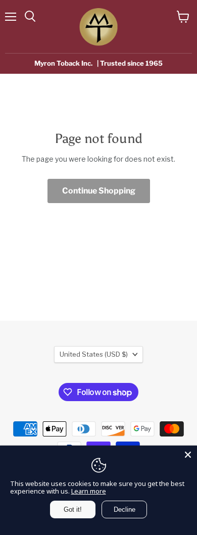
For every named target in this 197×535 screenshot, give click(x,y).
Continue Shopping (98, 191)
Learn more (88, 491)
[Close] (188, 455)
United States (94, 354)
